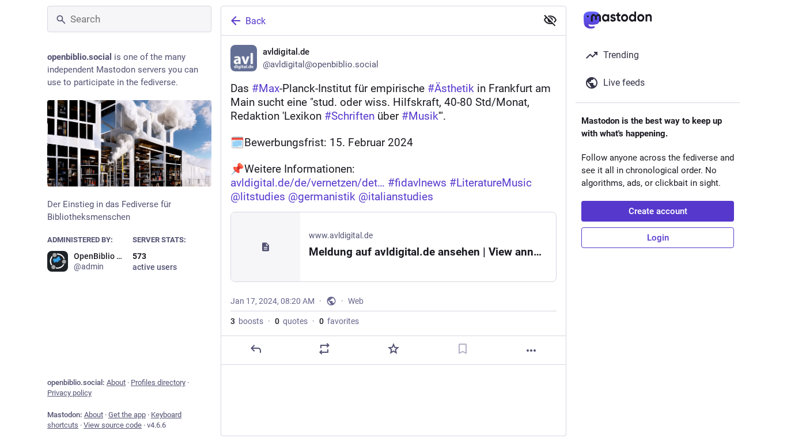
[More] (531, 350)
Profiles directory (158, 382)
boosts (246, 321)
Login (658, 238)
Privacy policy (69, 392)
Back (255, 21)
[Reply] (256, 349)
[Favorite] (393, 349)
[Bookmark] (463, 349)
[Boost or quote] (324, 349)
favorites (339, 321)
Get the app (127, 414)
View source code (113, 425)
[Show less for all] (550, 20)
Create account (658, 211)
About (116, 382)
